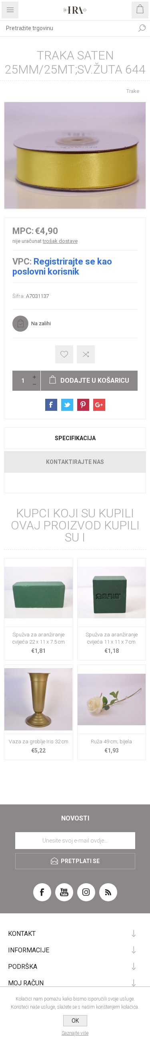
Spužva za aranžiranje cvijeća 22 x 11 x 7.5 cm (38, 638)
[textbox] (67, 28)
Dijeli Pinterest (83, 405)
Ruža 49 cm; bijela (111, 741)
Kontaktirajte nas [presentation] (75, 462)
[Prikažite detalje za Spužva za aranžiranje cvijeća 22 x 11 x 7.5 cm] (38, 592)
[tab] (75, 438)
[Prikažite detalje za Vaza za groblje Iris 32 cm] (38, 699)
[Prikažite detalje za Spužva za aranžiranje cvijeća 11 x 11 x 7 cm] (112, 592)
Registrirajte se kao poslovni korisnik (62, 266)
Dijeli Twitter (67, 405)
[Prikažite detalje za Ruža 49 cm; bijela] (112, 699)
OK (75, 1020)
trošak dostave (60, 241)
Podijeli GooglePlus (99, 405)
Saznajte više (75, 1033)
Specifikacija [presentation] (75, 438)
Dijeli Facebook (51, 405)
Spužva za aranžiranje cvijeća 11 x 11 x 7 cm (112, 638)
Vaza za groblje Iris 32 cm (38, 741)
